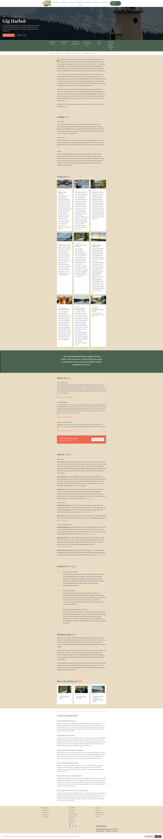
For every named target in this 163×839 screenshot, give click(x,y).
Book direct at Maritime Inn (65, 397)
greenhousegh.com (64, 520)
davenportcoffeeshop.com (65, 546)
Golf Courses (72, 810)
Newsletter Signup (114, 3)
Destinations (56, 2)
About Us (98, 808)
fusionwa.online (100, 555)
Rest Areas (71, 812)
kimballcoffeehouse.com (89, 534)
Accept (158, 836)
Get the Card (104, 2)
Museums (71, 819)
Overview (51, 53)
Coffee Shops (72, 817)
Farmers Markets (73, 814)
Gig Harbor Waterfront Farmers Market (97, 309)
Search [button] (80, 5)
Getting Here (59, 53)
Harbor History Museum (62, 193)
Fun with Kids (87, 2)
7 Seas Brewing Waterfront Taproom (64, 308)
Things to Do (79, 2)
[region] (81, 836)
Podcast (71, 824)
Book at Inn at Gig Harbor (64, 417)
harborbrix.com (89, 498)
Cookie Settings (149, 836)
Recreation (72, 2)
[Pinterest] (75, 826)
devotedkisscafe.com (88, 512)
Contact (98, 810)
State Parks (72, 808)
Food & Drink (64, 2)
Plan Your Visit (8, 35)
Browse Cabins (97, 439)
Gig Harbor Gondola (81, 192)
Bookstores (72, 821)
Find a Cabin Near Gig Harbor (65, 430)
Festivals (93, 53)
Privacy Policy (99, 814)
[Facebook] (70, 826)
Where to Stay (21, 35)
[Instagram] (73, 826)
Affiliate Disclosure (100, 812)
